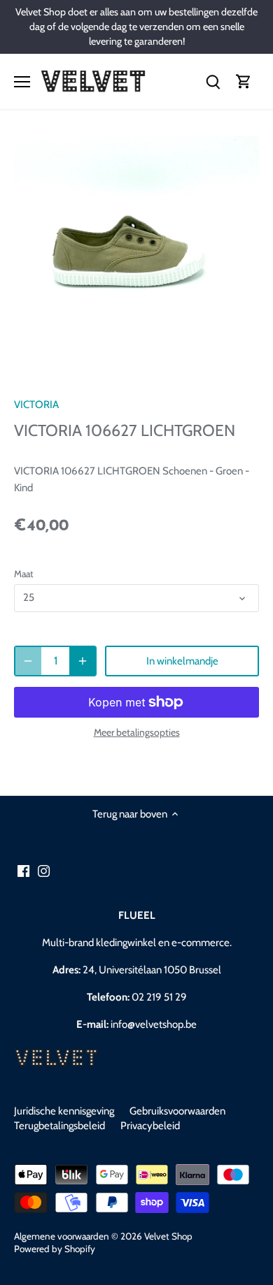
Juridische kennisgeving (64, 1111)
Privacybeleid (150, 1125)
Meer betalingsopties (137, 732)
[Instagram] (44, 871)
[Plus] (82, 661)
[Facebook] (23, 871)
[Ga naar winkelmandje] (243, 81)
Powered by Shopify (54, 1248)
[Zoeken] (212, 81)
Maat (24, 573)
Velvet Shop (168, 1236)
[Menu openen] (22, 81)
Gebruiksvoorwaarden (177, 1111)
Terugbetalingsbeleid (59, 1125)
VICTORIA (36, 404)
